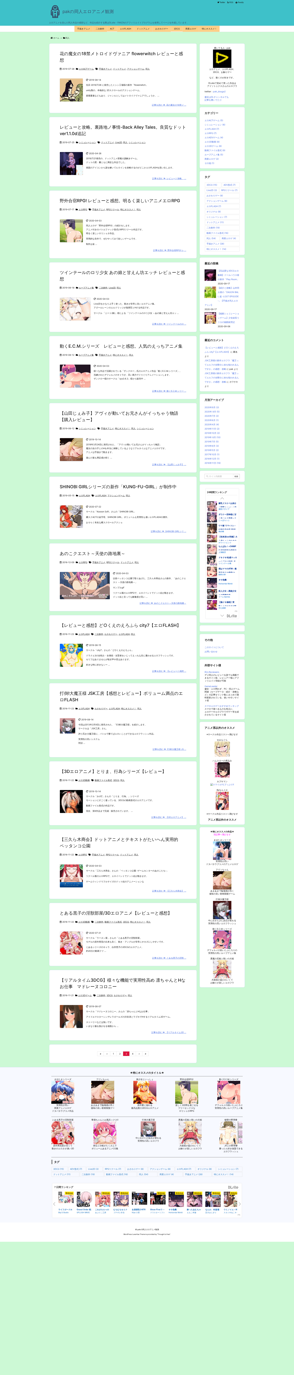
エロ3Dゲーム (85, 995)
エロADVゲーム (214, 137)
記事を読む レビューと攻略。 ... (169, 178)
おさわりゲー (110, 634)
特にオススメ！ (127, 209)
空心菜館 (222, 509)
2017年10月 (212, 454)
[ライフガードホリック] (66, 1199)
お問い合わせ (211, 651)
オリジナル (214, 211)
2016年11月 (213, 463)
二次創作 (103, 287)
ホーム (56, 38)
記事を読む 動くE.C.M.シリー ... (169, 391)
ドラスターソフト (157, 1212)
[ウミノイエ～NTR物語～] (231, 1200)
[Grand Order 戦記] (84, 1200)
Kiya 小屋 (136, 1212)
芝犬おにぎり (210, 1212)
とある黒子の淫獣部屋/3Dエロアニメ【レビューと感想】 (116, 913)
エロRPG (83, 209)
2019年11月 (212, 428)
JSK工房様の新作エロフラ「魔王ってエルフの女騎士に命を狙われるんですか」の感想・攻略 (222, 364)
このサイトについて (214, 647)
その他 (209, 163)
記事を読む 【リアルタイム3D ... (168, 1032)
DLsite (232, 616)
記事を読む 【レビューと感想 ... (169, 671)
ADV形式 (230, 185)
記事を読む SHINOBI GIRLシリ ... (168, 531)
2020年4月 (212, 424)
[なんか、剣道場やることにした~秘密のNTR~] (213, 1200)
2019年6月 (212, 446)
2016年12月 (212, 458)
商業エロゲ (212, 159)
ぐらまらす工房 (225, 520)
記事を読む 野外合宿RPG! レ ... (169, 250)
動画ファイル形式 (103, 780)
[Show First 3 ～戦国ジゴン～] (158, 1199)
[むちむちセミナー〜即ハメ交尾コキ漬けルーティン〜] (121, 1200)
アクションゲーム (135, 69)
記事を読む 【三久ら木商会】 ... (169, 891)
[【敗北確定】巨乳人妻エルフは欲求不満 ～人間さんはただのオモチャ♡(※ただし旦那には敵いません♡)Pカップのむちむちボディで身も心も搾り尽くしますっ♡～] (212, 517)
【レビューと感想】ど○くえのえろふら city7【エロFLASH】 (120, 625)
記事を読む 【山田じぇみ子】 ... (169, 464)
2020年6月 (212, 420)
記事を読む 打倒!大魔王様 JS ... (169, 749)
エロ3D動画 (84, 780)
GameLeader (211, 686)
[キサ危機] (176, 1200)
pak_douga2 (219, 91)
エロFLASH (84, 495)
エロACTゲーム (86, 69)
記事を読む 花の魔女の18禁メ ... (169, 105)
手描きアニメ (105, 69)
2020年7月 (212, 416)
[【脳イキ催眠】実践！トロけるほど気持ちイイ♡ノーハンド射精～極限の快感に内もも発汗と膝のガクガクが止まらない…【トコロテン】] (212, 507)
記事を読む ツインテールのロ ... (169, 324)
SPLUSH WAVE (83, 1212)
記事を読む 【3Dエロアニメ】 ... (168, 817)
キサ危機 (173, 1209)
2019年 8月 (213, 437)
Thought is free (164, 1234)
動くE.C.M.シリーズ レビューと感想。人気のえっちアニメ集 (121, 346)
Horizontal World (176, 1212)
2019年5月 (212, 450)
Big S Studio (63, 1212)
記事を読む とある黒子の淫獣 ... (169, 958)
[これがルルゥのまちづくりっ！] (102, 1200)
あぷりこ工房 (100, 1212)
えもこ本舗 (191, 1212)
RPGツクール (112, 209)
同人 (147, 69)
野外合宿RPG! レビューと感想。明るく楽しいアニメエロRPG (120, 200)
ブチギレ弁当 (118, 1212)
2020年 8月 (212, 411)
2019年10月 (212, 433)
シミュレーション (87, 142)
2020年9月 (212, 407)
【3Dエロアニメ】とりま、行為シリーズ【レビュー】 (113, 771)
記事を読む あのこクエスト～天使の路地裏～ (163, 603)
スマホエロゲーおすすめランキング (222, 706)
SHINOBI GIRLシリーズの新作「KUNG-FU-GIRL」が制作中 (118, 486)
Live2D (118, 142)
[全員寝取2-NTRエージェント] (139, 1199)
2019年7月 (212, 441)
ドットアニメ (119, 69)
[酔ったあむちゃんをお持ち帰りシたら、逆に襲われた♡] (194, 1200)
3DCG (116, 780)
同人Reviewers (212, 672)
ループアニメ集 (86, 287)
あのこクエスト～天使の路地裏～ (92, 553)
